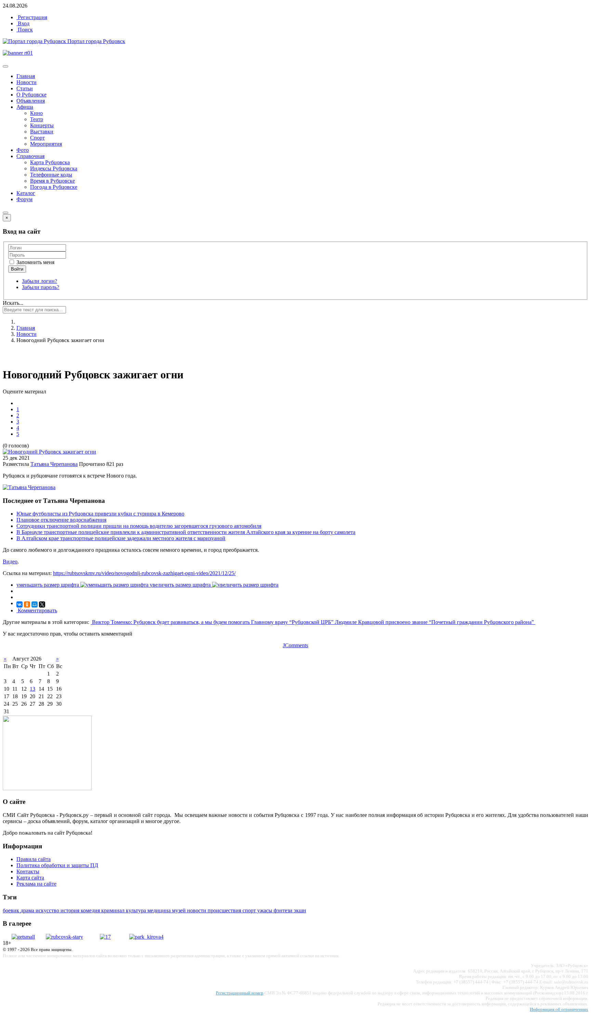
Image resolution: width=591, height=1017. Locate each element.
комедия (91, 910)
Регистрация (31, 17)
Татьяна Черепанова (54, 464)
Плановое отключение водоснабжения (61, 520)
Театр (36, 119)
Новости (26, 82)
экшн (300, 910)
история (71, 910)
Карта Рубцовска (50, 162)
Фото (22, 150)
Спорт (37, 138)
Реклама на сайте (36, 884)
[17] (105, 937)
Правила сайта (33, 859)
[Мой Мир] (34, 604)
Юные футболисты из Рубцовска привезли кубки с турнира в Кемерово (100, 514)
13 (32, 689)
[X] (42, 604)
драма (28, 910)
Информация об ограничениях (559, 1009)
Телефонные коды (51, 175)
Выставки (41, 131)
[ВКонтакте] (19, 604)
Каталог (25, 193)
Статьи (24, 88)
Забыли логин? (39, 281)
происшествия (225, 910)
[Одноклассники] (27, 604)
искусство (48, 910)
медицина (159, 910)
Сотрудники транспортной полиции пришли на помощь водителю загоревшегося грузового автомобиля (138, 526)
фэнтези (284, 910)
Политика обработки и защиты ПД (57, 865)
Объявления (30, 101)
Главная (25, 76)
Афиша (24, 107)
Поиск (24, 29)
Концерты (42, 125)
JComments (295, 645)
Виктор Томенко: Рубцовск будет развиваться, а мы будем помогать (171, 622)
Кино (36, 113)
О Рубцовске (31, 94)
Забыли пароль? (40, 287)
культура (136, 910)
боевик (12, 910)
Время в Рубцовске (52, 181)
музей (179, 910)
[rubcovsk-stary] (64, 937)
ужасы (265, 910)
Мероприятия (46, 144)
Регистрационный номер (239, 992)
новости (197, 910)
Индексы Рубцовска (53, 168)
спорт (249, 910)
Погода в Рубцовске (53, 187)
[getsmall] (23, 937)
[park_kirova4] (146, 937)
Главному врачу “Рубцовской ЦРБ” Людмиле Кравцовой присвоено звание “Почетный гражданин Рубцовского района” (393, 622)
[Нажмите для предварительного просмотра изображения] (49, 452)
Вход (22, 23)
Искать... (13, 303)
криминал (113, 910)
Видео (10, 561)
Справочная (30, 156)
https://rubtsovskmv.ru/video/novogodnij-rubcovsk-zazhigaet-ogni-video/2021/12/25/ (144, 573)
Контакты (27, 871)
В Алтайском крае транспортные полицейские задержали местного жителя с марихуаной (120, 538)
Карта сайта (30, 878)
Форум (24, 199)
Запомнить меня (34, 262)
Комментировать (36, 610)
